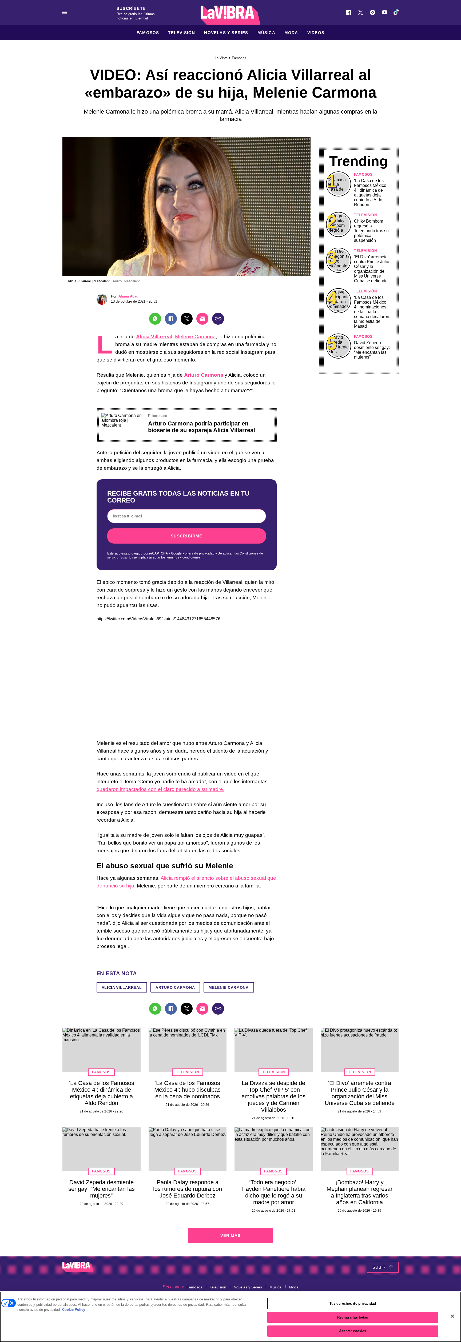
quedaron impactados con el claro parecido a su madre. (160, 789)
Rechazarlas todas (352, 1317)
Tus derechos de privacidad (352, 1303)
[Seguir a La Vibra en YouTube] (385, 12)
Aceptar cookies (352, 1331)
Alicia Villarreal (122, 987)
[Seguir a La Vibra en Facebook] (349, 12)
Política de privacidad (198, 553)
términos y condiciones (183, 557)
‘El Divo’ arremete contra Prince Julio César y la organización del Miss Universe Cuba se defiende (371, 269)
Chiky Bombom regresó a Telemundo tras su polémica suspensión (371, 231)
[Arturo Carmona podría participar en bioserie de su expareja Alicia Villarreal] (122, 415)
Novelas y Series (226, 32)
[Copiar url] (218, 319)
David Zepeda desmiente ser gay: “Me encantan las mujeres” (372, 349)
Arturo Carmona (175, 987)
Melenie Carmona (195, 336)
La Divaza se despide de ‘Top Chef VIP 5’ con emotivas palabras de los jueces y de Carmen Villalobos (273, 1096)
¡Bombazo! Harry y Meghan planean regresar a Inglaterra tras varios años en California (359, 1192)
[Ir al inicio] (77, 1267)
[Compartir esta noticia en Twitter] (187, 319)
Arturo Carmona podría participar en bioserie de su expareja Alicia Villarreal (201, 426)
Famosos (148, 32)
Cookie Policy (73, 1310)
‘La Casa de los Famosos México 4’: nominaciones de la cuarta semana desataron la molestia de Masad (371, 311)
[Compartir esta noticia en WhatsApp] (155, 319)
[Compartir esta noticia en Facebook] (171, 319)
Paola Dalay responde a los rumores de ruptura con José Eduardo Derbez (187, 1189)
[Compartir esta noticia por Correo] (202, 319)
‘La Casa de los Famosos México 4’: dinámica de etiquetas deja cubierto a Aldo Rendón (370, 192)
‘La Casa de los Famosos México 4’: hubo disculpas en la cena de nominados (187, 1090)
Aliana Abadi (129, 296)
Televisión (181, 32)
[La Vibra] (230, 15)
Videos (315, 32)
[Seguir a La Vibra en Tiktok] (397, 12)
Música (266, 32)
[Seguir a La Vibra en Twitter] (361, 12)
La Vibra (221, 58)
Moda (291, 32)
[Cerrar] (452, 1316)
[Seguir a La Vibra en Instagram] (373, 12)
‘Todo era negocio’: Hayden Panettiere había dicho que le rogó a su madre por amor (273, 1192)
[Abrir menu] (64, 12)
